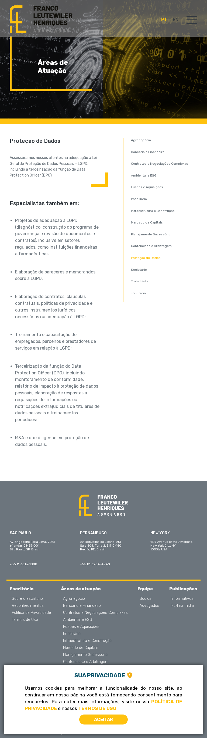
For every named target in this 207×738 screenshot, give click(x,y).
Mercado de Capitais (147, 222)
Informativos (182, 599)
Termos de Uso (25, 620)
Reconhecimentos (28, 606)
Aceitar (103, 719)
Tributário (138, 293)
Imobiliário (139, 199)
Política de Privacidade (31, 613)
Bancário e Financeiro (147, 152)
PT (164, 20)
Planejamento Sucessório (150, 234)
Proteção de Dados (146, 258)
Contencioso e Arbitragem (151, 246)
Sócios (145, 599)
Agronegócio (141, 140)
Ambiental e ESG (144, 175)
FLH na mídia (182, 606)
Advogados (149, 606)
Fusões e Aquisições (147, 187)
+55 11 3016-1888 (23, 564)
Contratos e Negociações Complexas (159, 163)
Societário (139, 270)
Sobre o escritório (27, 599)
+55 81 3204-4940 (95, 564)
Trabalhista (139, 281)
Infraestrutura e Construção (153, 211)
